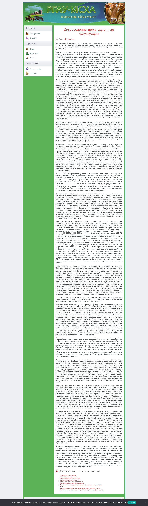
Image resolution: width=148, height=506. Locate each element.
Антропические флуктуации (69, 477)
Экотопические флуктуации (69, 480)
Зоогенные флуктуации (68, 475)
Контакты (33, 73)
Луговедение (69, 39)
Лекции (32, 49)
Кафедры (33, 38)
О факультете (35, 34)
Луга (61, 486)
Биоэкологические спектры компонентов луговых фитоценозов (81, 485)
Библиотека (34, 53)
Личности (33, 58)
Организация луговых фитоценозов (72, 483)
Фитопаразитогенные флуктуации (71, 482)
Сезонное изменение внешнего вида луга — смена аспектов (80, 488)
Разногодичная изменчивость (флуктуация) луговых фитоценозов (82, 490)
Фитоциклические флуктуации (70, 478)
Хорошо (132, 502)
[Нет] (145, 502)
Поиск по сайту (35, 69)
